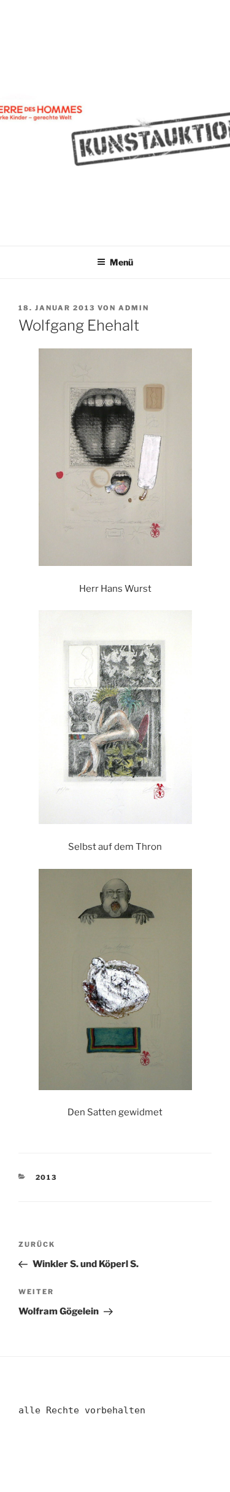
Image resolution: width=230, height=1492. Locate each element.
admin (133, 308)
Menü (121, 262)
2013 (47, 1177)
